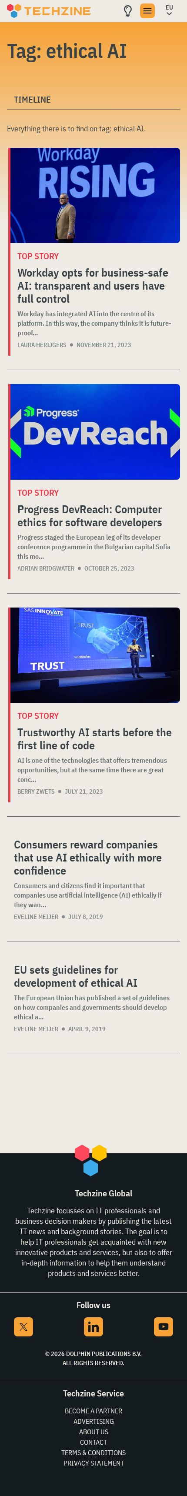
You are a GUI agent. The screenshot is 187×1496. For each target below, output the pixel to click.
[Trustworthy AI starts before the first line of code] (95, 655)
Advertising (93, 1421)
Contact (93, 1442)
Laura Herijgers (42, 345)
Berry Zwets (36, 791)
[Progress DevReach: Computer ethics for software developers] (95, 431)
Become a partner (93, 1410)
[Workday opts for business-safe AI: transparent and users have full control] (95, 195)
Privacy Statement (93, 1463)
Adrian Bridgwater (45, 568)
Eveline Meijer (36, 917)
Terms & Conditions (93, 1452)
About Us (93, 1431)
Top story (38, 256)
